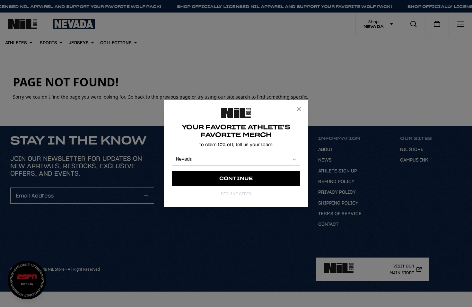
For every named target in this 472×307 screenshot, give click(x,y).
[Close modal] (299, 109)
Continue (236, 178)
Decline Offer (236, 193)
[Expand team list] (294, 159)
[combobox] (233, 159)
